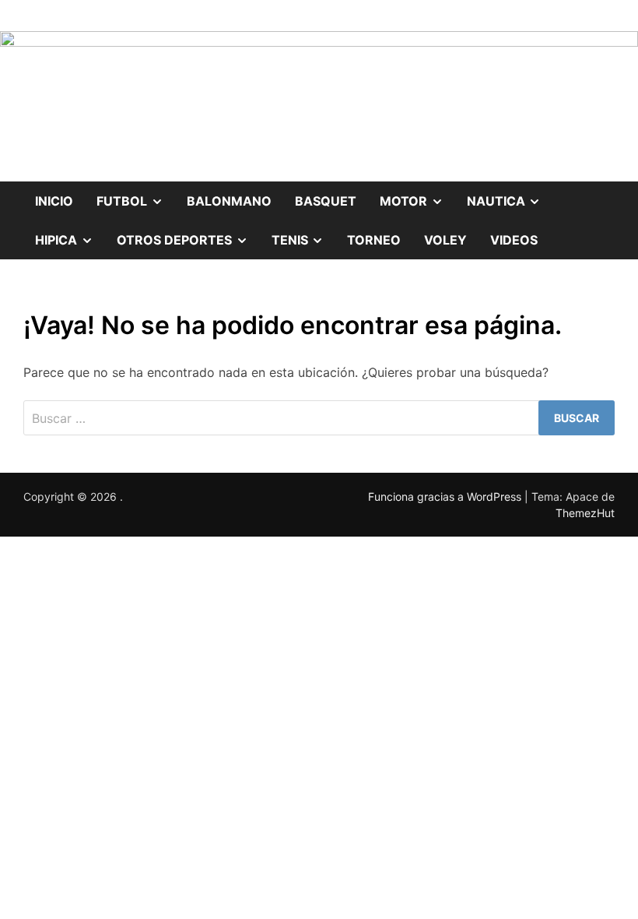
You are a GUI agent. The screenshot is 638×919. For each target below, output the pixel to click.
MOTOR (417, 195)
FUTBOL (135, 195)
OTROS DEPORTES (188, 234)
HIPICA (70, 234)
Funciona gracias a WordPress (446, 496)
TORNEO (374, 240)
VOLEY (445, 240)
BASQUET (325, 201)
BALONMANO (229, 201)
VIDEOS (514, 240)
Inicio (54, 201)
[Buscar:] (319, 417)
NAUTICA (510, 195)
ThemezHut (585, 512)
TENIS (304, 234)
